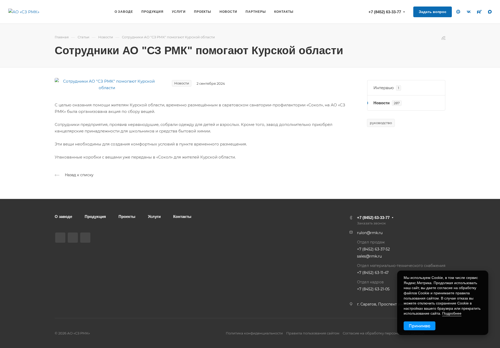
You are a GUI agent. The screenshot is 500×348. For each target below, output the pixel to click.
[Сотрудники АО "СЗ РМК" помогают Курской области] (107, 84)
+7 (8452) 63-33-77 (384, 12)
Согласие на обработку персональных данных (383, 333)
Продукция (95, 216)
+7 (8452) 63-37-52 (373, 249)
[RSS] (443, 37)
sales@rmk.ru (369, 256)
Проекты (126, 216)
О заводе (63, 216)
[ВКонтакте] (60, 238)
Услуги (154, 216)
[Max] (73, 238)
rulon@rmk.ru (370, 232)
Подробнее (451, 313)
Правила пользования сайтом (312, 333)
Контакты (182, 216)
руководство (381, 123)
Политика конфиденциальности (254, 333)
